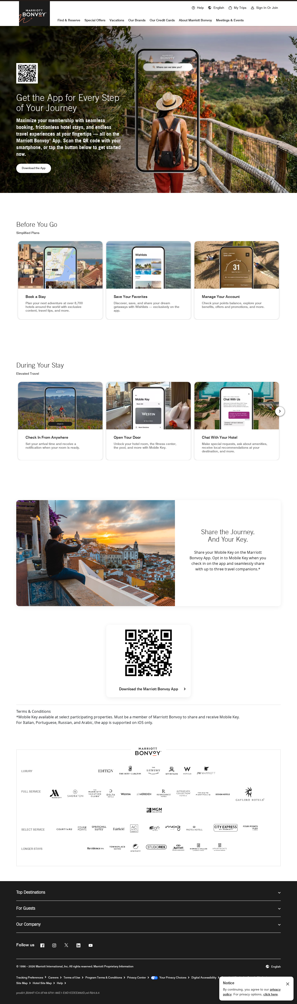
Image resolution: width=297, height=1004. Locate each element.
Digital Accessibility (203, 977)
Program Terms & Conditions (103, 977)
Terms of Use (72, 977)
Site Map (22, 983)
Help (60, 983)
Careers (53, 977)
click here (270, 994)
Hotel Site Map (42, 983)
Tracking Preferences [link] (29, 977)
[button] (216, 7)
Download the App (36, 168)
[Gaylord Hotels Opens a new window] (250, 798)
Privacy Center (136, 977)
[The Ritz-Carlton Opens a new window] (130, 773)
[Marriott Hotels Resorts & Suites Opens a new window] (56, 795)
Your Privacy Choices (172, 977)
